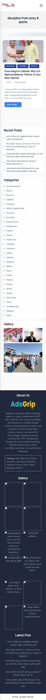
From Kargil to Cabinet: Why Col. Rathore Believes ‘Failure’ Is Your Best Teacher (23, 74)
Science (9, 280)
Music (8, 271)
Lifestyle (9, 257)
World (8, 315)
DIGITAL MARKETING (15, 208)
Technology (11, 297)
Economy (23, 66)
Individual (10, 66)
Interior (9, 253)
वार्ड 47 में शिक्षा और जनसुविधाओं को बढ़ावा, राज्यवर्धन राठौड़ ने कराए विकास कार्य (22, 137)
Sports (9, 289)
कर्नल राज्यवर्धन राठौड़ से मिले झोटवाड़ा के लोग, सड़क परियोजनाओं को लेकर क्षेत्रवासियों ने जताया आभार (22, 169)
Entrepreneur (11, 226)
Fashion (9, 231)
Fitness (9, 235)
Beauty (9, 191)
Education (10, 217)
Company (10, 204)
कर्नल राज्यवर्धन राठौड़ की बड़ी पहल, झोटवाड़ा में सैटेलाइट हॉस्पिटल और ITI (21, 162)
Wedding (10, 311)
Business (10, 195)
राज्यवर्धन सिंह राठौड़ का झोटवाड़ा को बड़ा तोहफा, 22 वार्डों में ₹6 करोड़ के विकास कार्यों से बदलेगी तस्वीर (24, 155)
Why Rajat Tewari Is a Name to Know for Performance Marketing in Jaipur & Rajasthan (23, 146)
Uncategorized (12, 306)
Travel (8, 302)
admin (8, 82)
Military (9, 266)
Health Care (11, 240)
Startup (9, 293)
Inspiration (10, 248)
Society (34, 66)
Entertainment (12, 222)
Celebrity (10, 199)
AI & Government (13, 186)
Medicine (10, 262)
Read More (12, 105)
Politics (9, 275)
